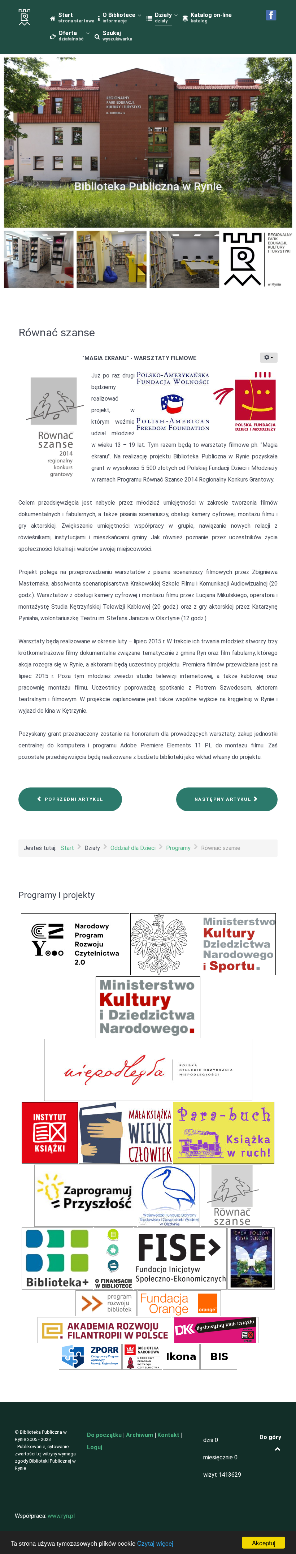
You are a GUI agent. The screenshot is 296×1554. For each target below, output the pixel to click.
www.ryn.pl (61, 1515)
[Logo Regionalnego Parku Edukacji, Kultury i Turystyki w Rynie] (24, 17)
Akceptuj (263, 1542)
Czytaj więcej (155, 1542)
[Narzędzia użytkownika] (269, 358)
